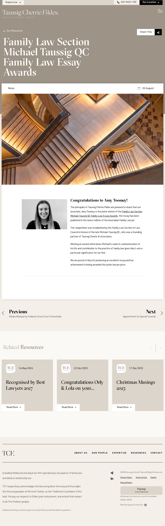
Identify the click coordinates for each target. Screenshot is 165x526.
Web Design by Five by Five (132, 505)
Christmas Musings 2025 (135, 385)
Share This (146, 32)
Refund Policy (126, 483)
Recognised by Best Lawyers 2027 (25, 385)
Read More (12, 407)
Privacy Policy (126, 478)
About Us (80, 453)
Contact (157, 453)
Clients (153, 478)
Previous (151, 348)
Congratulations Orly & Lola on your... (82, 385)
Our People (100, 453)
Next (161, 348)
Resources (138, 453)
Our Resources (14, 31)
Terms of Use (141, 478)
